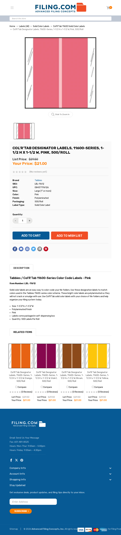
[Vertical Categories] (12, 8)
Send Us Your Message (27, 437)
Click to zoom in (62, 114)
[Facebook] (15, 249)
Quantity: (18, 214)
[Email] (21, 249)
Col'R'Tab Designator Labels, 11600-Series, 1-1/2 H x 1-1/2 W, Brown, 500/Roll (72, 376)
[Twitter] (33, 249)
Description (21, 268)
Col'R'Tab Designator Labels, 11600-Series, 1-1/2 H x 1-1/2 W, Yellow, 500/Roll (97, 376)
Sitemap (14, 529)
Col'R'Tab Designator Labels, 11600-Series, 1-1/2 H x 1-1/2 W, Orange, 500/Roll (20, 376)
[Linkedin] (39, 249)
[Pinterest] (46, 249)
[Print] (27, 249)
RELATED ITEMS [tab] (22, 332)
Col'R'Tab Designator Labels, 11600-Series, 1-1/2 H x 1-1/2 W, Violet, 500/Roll (46, 376)
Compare (21, 387)
